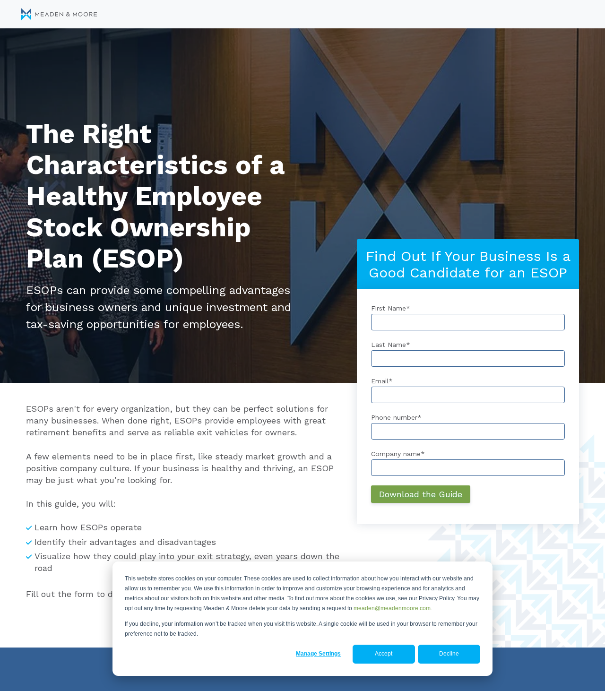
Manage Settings (318, 653)
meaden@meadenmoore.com (392, 608)
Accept (383, 653)
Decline (449, 653)
